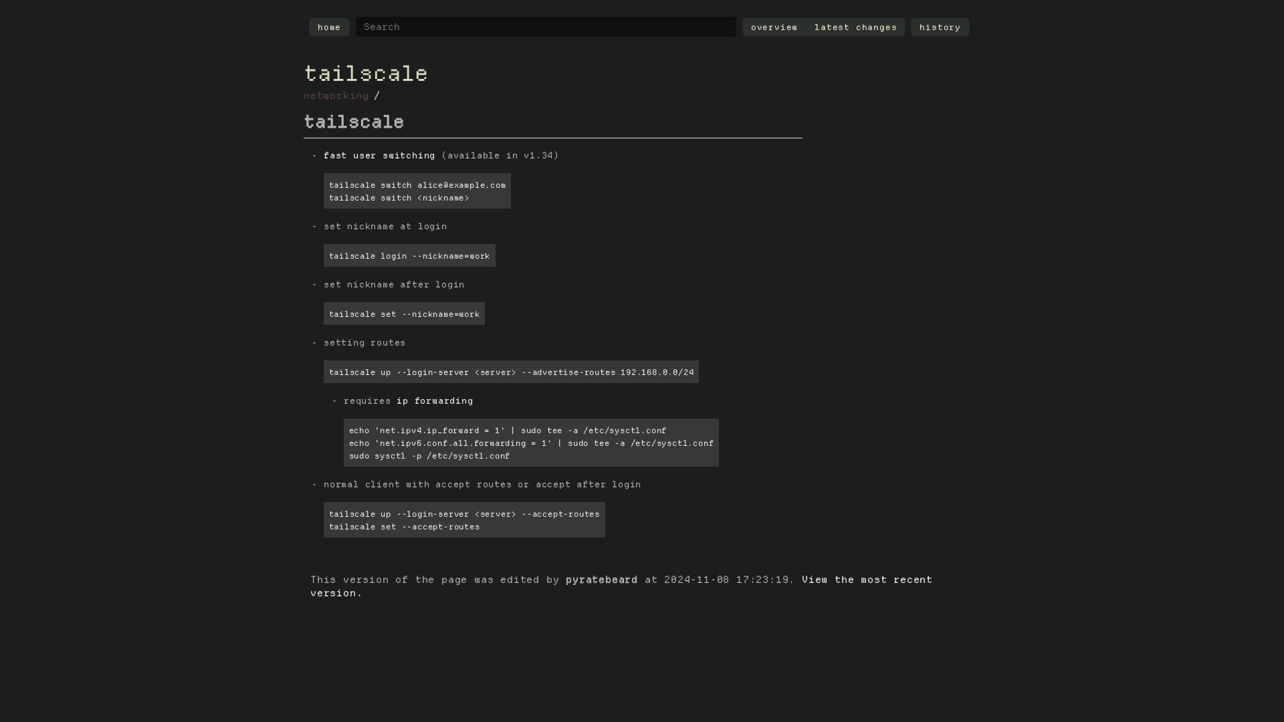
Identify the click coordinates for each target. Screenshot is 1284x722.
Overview (774, 27)
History (940, 27)
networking (336, 96)
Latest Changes (856, 27)
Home (329, 27)
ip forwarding (435, 400)
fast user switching (379, 155)
